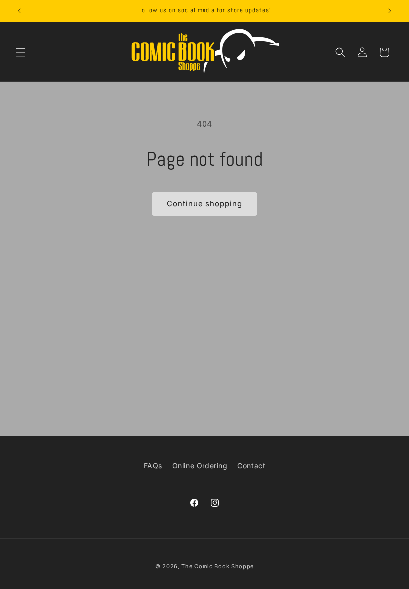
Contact (251, 465)
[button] (21, 52)
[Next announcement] (390, 11)
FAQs (153, 465)
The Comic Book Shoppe (217, 566)
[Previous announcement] (19, 11)
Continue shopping (204, 203)
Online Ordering (200, 465)
